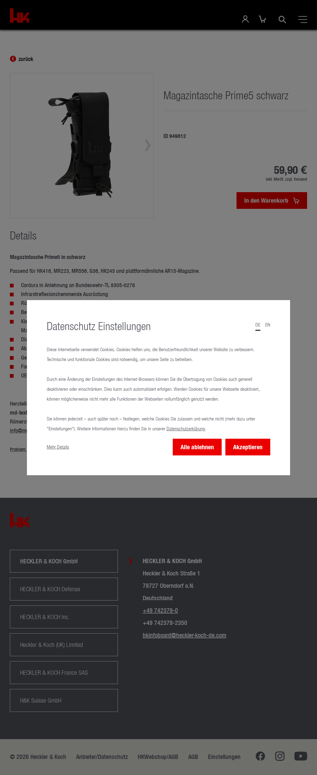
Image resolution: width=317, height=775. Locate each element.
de (257, 325)
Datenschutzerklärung (186, 429)
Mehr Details (58, 447)
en (267, 325)
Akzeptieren (248, 447)
